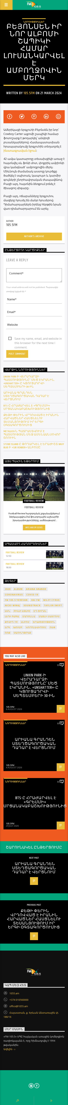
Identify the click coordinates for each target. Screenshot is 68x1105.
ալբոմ (25, 621)
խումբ (17, 627)
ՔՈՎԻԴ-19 (11, 621)
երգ (7, 627)
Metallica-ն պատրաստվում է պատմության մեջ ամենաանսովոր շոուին (32, 435)
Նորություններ (34, 21)
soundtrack (32, 605)
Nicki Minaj (12, 605)
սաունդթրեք (22, 632)
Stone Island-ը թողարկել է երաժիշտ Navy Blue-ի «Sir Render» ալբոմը (33, 446)
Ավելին (8, 1049)
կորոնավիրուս (36, 627)
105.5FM (29, 93)
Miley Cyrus (51, 600)
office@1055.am (18, 1006)
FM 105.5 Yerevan (16, 600)
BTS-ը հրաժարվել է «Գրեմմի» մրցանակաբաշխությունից (26, 407)
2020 (8, 589)
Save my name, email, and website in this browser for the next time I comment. (38, 339)
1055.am (14, 993)
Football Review (15, 552)
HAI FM (35, 600)
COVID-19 (32, 594)
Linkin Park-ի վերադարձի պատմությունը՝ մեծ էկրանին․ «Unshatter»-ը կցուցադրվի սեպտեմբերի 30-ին (29, 381)
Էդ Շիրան (40, 611)
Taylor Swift (53, 605)
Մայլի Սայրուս (49, 616)
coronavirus (14, 594)
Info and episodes (34, 527)
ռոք (7, 632)
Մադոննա (28, 616)
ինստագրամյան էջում (19, 151)
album (18, 589)
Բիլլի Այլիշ (22, 611)
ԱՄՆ (7, 611)
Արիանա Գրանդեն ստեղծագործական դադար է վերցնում (26, 396)
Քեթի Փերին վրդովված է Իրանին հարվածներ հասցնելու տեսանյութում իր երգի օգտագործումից (31, 420)
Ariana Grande (36, 589)
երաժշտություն (44, 621)
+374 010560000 (18, 999)
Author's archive (34, 236)
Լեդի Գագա (12, 616)
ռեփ (52, 627)
